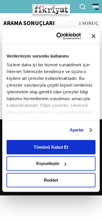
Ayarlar (77, 129)
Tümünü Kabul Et (51, 147)
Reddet (51, 180)
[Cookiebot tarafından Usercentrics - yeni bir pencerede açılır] (60, 36)
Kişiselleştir (48, 163)
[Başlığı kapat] (93, 36)
